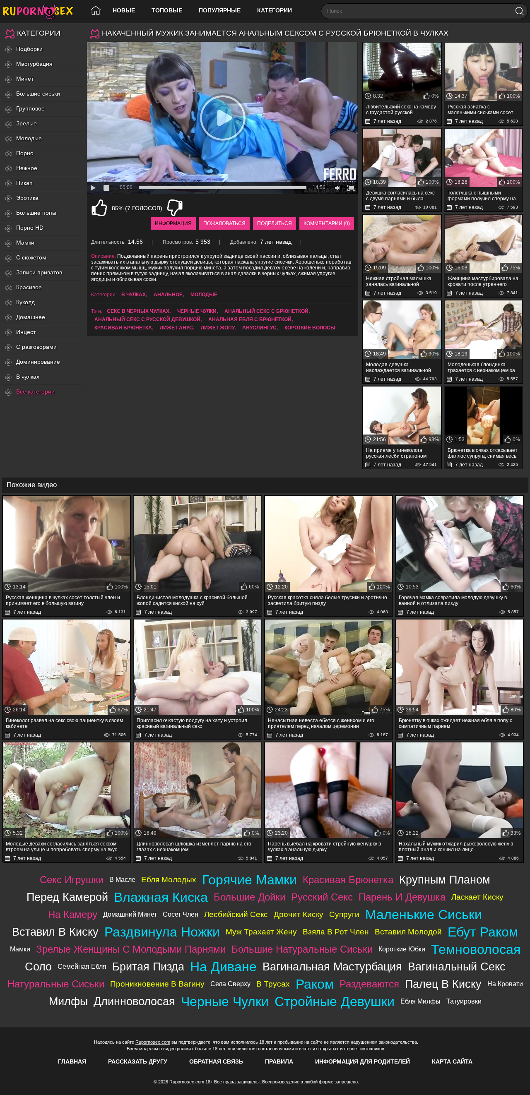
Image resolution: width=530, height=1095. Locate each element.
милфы (68, 1001)
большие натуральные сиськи (302, 949)
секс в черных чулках (138, 311)
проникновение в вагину (157, 984)
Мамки (25, 242)
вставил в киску (55, 931)
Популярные (220, 10)
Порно (25, 153)
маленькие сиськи (423, 914)
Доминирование (38, 361)
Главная (72, 1061)
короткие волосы (309, 328)
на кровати (505, 983)
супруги (344, 914)
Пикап (24, 183)
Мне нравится (99, 207)
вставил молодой (408, 931)
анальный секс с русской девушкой (147, 319)
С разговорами (36, 346)
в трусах (273, 984)
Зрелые (26, 123)
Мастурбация (34, 63)
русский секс (322, 897)
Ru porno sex (41, 11)
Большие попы (36, 212)
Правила (279, 1061)
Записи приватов (39, 272)
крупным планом (444, 879)
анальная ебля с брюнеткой (250, 319)
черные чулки (197, 311)
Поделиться (274, 223)
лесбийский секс (236, 914)
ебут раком (483, 932)
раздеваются (369, 983)
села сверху (230, 983)
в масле (122, 879)
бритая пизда (148, 966)
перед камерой (67, 897)
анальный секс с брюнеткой (266, 311)
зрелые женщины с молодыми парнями (131, 949)
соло (38, 966)
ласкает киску (477, 897)
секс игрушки (72, 879)
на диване (223, 966)
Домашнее (30, 317)
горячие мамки (249, 879)
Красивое (29, 287)
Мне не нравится (174, 207)
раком (315, 984)
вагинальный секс (457, 966)
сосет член (180, 914)
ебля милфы (420, 1001)
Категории (274, 10)
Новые (124, 10)
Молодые (29, 138)
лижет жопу (217, 328)
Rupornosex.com (152, 1042)
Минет (25, 78)
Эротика (27, 198)
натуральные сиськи (55, 983)
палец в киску (443, 983)
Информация (173, 223)
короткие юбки (401, 949)
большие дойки (249, 897)
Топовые (167, 10)
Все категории (35, 391)
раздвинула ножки (162, 932)
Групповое (30, 108)
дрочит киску (298, 914)
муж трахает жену (261, 931)
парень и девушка (402, 897)
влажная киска (161, 897)
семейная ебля (82, 966)
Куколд (25, 302)
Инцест (26, 332)
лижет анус (176, 328)
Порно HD (29, 227)
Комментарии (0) (327, 223)
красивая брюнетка (123, 328)
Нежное (26, 168)
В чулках (27, 376)
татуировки (464, 1001)
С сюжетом (31, 257)
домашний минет (130, 914)
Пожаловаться (224, 223)
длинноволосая (134, 1001)
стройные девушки (335, 1001)
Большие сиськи (38, 93)
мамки (20, 949)
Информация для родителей (362, 1061)
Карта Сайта (452, 1061)
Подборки (29, 49)
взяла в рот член (336, 931)
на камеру (72, 914)
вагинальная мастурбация (332, 966)
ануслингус (259, 328)
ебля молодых (168, 879)
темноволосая (475, 949)
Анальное (168, 295)
